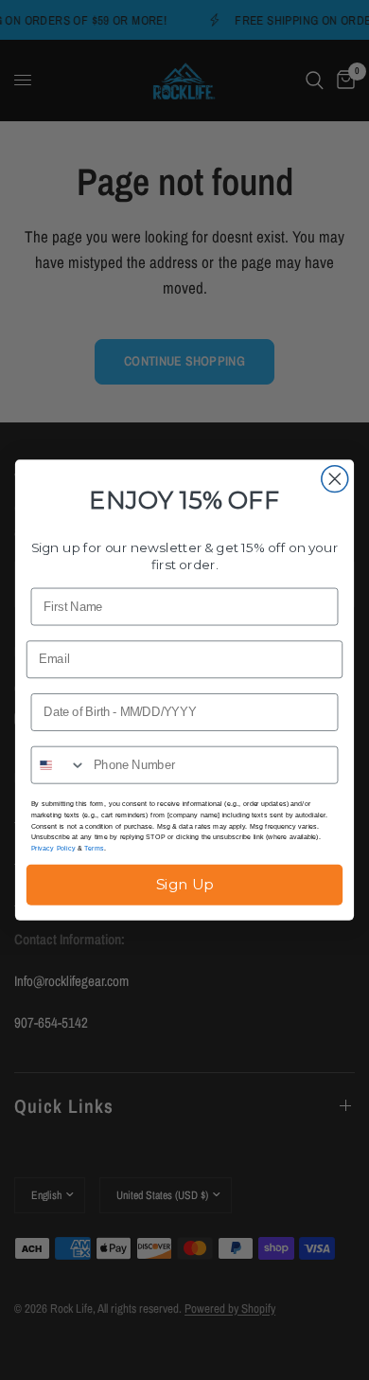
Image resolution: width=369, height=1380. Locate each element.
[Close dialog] (335, 479)
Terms (94, 847)
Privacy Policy (53, 847)
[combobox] (58, 765)
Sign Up (184, 884)
